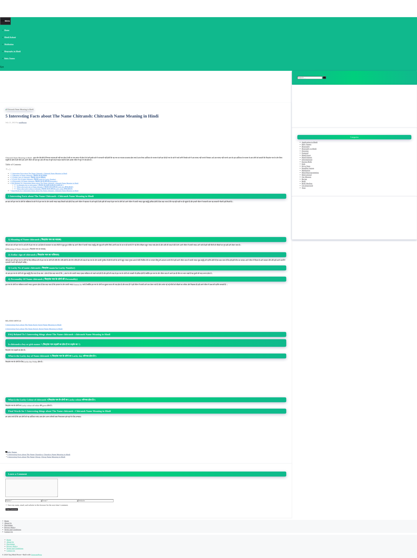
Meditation (9, 44)
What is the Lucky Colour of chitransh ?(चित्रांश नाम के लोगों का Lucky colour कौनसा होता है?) (45, 189)
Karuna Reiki (307, 162)
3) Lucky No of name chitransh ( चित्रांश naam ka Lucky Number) (33, 179)
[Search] (324, 77)
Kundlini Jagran (308, 168)
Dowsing (305, 151)
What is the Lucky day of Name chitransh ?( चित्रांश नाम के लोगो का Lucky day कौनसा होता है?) (45, 187)
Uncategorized (307, 186)
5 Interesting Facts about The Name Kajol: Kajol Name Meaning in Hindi (33, 325)
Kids (303, 164)
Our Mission (306, 177)
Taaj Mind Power (13, 8)
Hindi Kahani (10, 37)
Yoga (304, 188)
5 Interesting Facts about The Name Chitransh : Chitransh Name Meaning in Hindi (39, 173)
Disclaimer (8, 525)
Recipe (304, 179)
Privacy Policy (10, 527)
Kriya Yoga (306, 166)
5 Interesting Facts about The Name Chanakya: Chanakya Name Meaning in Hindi (38, 455)
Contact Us (8, 532)
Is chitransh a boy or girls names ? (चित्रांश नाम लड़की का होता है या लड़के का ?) (40, 185)
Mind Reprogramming (310, 173)
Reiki (304, 181)
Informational (307, 160)
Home (6, 30)
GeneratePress (36, 555)
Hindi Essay (306, 155)
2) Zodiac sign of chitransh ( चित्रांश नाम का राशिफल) (28, 177)
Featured (305, 153)
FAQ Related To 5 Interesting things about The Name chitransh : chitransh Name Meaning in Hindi (44, 183)
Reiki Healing (307, 183)
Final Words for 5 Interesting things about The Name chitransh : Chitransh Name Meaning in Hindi (44, 191)
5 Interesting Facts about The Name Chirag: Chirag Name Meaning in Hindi (36, 457)
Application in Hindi (310, 142)
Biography (306, 147)
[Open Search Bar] (2, 67)
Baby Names (9, 58)
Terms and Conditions (12, 530)
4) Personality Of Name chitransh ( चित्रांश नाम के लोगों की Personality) (34, 181)
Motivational (307, 175)
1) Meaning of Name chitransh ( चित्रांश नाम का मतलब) (29, 175)
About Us (8, 523)
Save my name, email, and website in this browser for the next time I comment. (38, 505)
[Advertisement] (65, 87)
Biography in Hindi (12, 51)
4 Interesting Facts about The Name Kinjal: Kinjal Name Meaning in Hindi (34, 329)
